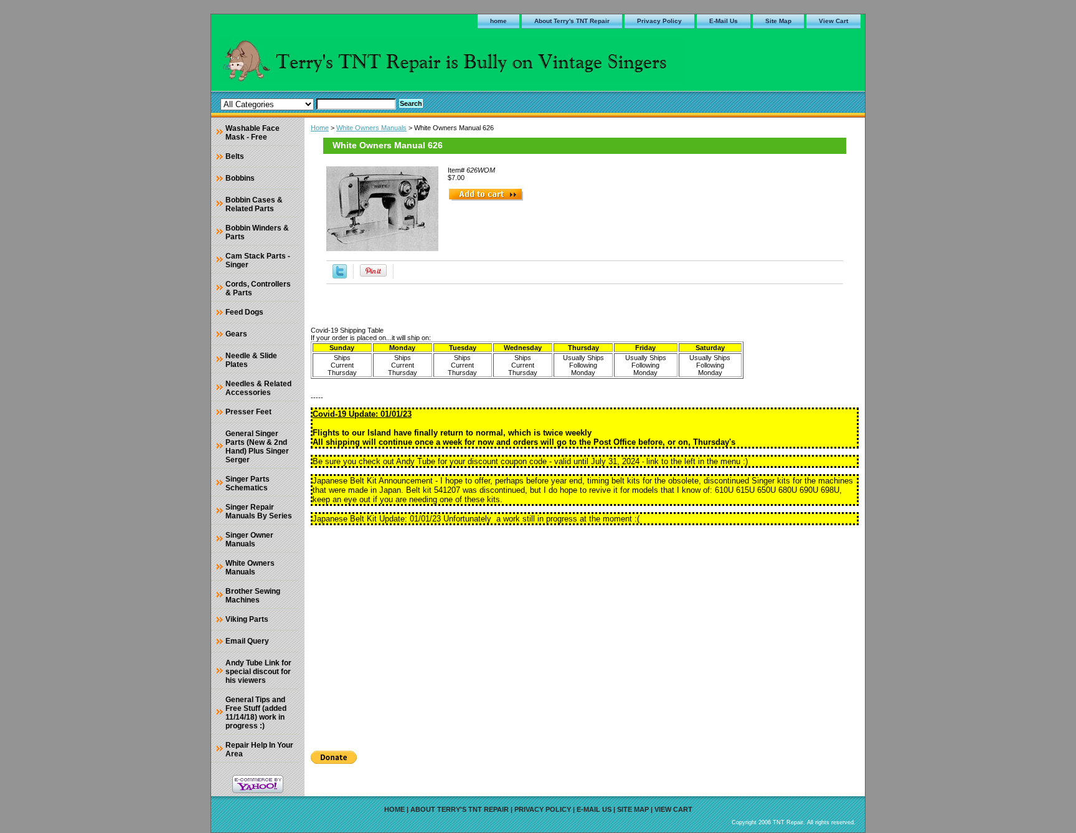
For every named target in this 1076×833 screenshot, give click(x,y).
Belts (234, 156)
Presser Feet (248, 411)
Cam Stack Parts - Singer (257, 260)
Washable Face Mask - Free (252, 132)
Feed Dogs (244, 312)
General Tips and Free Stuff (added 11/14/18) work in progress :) (255, 712)
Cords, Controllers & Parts (258, 288)
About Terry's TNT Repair (572, 20)
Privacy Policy (659, 20)
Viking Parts (246, 619)
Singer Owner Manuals (249, 539)
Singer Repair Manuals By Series (258, 511)
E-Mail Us (723, 20)
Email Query (247, 641)
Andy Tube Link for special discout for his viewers (258, 672)
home (498, 20)
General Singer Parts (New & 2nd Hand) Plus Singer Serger (257, 446)
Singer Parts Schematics (247, 483)
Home (320, 127)
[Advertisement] (585, 633)
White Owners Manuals (371, 127)
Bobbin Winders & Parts (257, 232)
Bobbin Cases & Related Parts (254, 204)
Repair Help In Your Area (259, 749)
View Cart (833, 20)
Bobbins (240, 178)
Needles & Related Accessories (258, 388)
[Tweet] (340, 276)
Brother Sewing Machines (252, 595)
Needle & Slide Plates (251, 360)
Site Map (778, 20)
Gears (236, 334)
